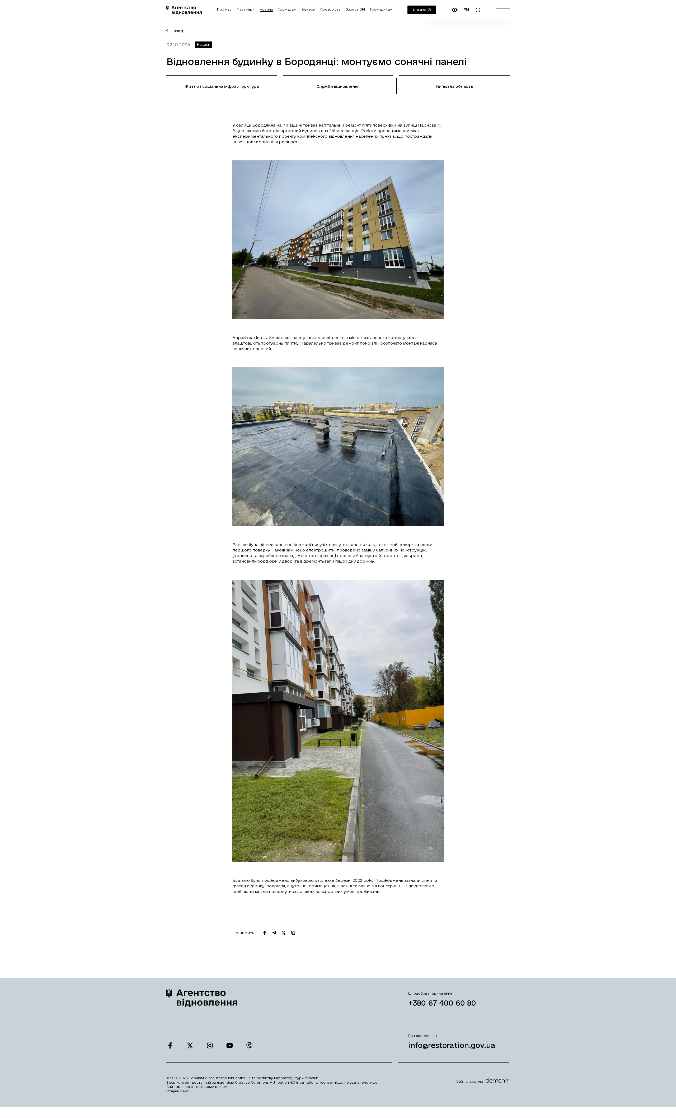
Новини (266, 9)
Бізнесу (308, 9)
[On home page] (184, 10)
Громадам (287, 9)
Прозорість (330, 9)
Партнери (246, 9)
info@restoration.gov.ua (451, 1045)
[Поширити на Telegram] (274, 933)
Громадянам (381, 9)
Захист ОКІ (355, 9)
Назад (176, 31)
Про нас (224, 9)
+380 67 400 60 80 (442, 1003)
